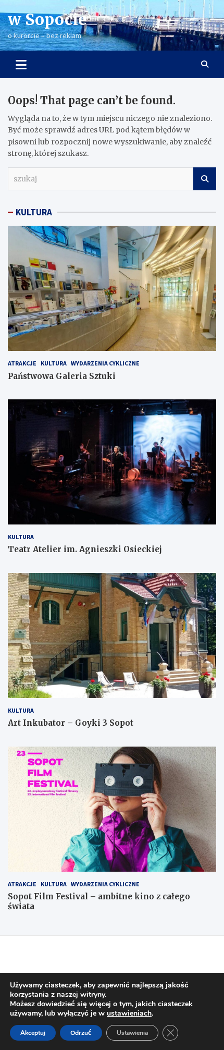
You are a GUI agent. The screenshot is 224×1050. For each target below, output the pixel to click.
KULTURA (34, 212)
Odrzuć (81, 1033)
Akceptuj (32, 1033)
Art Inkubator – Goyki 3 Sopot (70, 723)
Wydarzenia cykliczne (105, 363)
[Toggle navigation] (21, 64)
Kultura (54, 363)
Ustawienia (132, 1033)
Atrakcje (22, 363)
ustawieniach (129, 1013)
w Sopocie (47, 19)
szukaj (204, 178)
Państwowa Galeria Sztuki (62, 376)
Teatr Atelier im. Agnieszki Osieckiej (85, 549)
